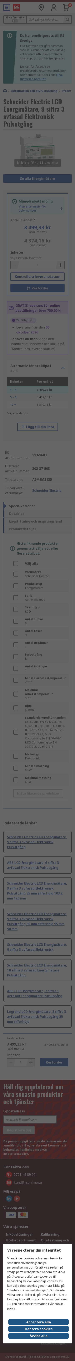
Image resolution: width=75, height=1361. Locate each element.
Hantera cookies (38, 1329)
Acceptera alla (38, 1322)
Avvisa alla (39, 1335)
